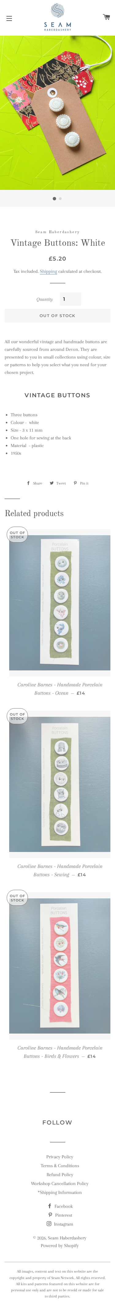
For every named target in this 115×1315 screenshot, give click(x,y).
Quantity (44, 299)
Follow (57, 1122)
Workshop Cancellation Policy (60, 1183)
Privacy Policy (59, 1157)
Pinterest (63, 1215)
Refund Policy (60, 1174)
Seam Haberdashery (67, 1238)
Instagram (63, 1224)
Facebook (63, 1206)
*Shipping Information (60, 1192)
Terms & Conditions (60, 1165)
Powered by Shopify (60, 1245)
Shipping (48, 271)
